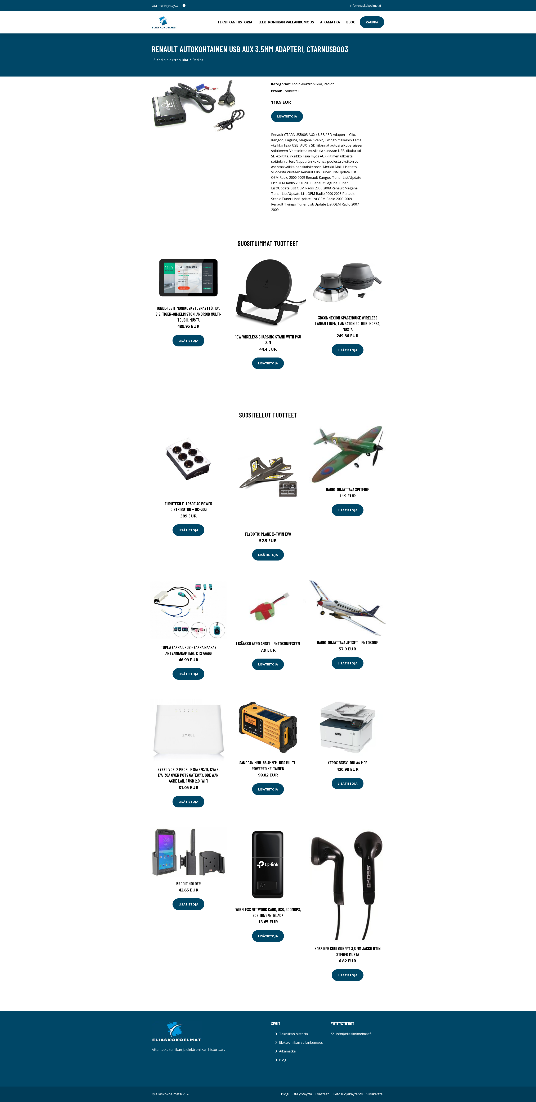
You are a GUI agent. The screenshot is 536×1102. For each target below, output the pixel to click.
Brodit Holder (188, 883)
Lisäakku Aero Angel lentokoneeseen (268, 643)
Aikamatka (330, 22)
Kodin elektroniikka (172, 59)
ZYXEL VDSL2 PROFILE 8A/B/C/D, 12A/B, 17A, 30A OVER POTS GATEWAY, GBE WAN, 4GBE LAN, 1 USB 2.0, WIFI (188, 775)
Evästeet (322, 1094)
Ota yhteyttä (302, 1094)
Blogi (351, 22)
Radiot (198, 59)
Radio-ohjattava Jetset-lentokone (347, 642)
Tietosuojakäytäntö (347, 1094)
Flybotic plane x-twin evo (268, 533)
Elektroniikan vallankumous (286, 22)
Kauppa (372, 22)
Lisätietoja (287, 116)
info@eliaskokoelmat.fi (365, 6)
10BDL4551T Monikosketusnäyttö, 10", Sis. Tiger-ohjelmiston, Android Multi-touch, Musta (189, 313)
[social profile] (184, 6)
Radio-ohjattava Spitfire (347, 489)
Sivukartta (374, 1094)
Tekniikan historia (235, 22)
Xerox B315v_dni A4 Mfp (347, 762)
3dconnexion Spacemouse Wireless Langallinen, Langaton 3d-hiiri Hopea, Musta (347, 323)
